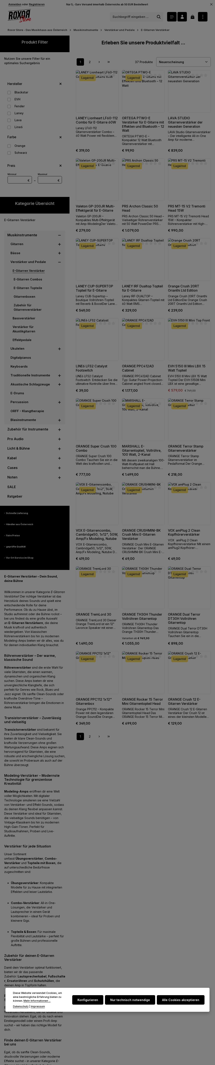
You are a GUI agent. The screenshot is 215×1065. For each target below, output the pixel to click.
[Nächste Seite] (99, 62)
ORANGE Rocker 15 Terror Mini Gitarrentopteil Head (142, 701)
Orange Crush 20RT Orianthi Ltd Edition (183, 288)
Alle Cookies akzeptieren (180, 1000)
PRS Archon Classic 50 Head (140, 208)
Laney (19, 113)
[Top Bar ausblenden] (211, 4)
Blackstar (21, 92)
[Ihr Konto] (182, 16)
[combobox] (132, 17)
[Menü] (172, 16)
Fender (19, 106)
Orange (19, 145)
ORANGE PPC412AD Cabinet (138, 368)
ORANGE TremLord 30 (93, 614)
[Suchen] (158, 17)
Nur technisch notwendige (130, 1000)
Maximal (49, 177)
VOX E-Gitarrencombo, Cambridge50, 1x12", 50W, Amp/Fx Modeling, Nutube (97, 535)
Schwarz (20, 152)
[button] (60, 235)
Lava (18, 120)
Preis (11, 166)
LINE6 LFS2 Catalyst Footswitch (91, 368)
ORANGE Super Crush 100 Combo (96, 448)
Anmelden (14, 4)
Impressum (38, 1006)
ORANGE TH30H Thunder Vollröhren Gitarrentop (142, 616)
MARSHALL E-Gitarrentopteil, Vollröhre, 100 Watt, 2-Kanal (141, 450)
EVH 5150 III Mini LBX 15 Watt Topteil (187, 368)
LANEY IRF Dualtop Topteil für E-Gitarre (142, 288)
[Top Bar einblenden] (202, 16)
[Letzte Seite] (108, 62)
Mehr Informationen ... (37, 1000)
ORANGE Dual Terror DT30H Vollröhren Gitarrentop (184, 618)
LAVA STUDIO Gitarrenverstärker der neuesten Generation (185, 122)
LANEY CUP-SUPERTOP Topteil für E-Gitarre (94, 288)
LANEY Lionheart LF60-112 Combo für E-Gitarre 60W (97, 120)
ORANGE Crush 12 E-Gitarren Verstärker (184, 701)
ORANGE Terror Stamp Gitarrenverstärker (185, 448)
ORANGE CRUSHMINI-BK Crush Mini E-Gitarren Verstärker (141, 535)
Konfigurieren (87, 1000)
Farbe (11, 137)
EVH (17, 99)
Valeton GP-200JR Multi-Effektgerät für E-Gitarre (95, 208)
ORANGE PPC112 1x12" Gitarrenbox (94, 701)
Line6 (18, 127)
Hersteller (14, 84)
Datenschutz (21, 1006)
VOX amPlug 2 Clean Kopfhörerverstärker (184, 533)
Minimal (19, 177)
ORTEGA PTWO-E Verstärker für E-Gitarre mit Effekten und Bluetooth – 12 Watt (143, 124)
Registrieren (37, 4)
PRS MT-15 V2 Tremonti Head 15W (186, 208)
